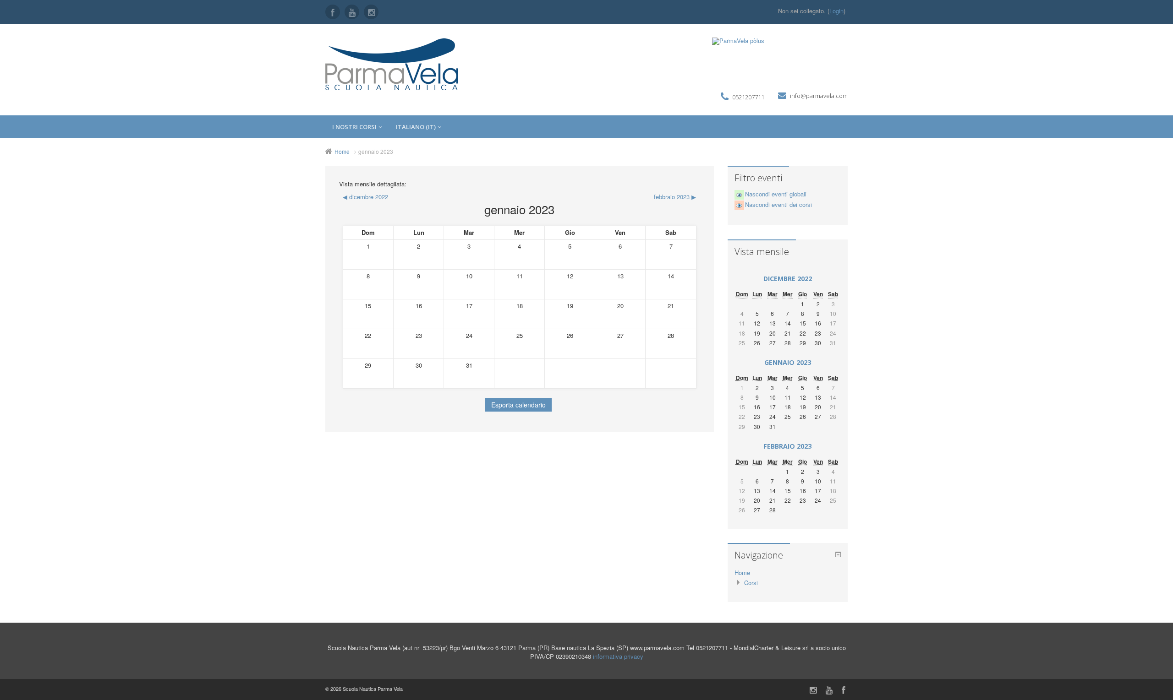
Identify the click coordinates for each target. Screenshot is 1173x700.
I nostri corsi (354, 127)
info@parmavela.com (819, 96)
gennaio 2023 (375, 151)
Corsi (751, 582)
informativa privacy (618, 656)
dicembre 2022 (787, 278)
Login (836, 10)
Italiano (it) (416, 127)
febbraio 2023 (787, 446)
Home (342, 151)
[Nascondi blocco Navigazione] (838, 554)
